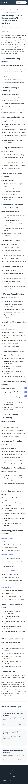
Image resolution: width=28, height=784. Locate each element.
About (14, 768)
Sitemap (14, 776)
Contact (14, 771)
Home (2, 9)
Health (18, 9)
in (25, 396)
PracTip (4, 2)
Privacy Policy (14, 773)
